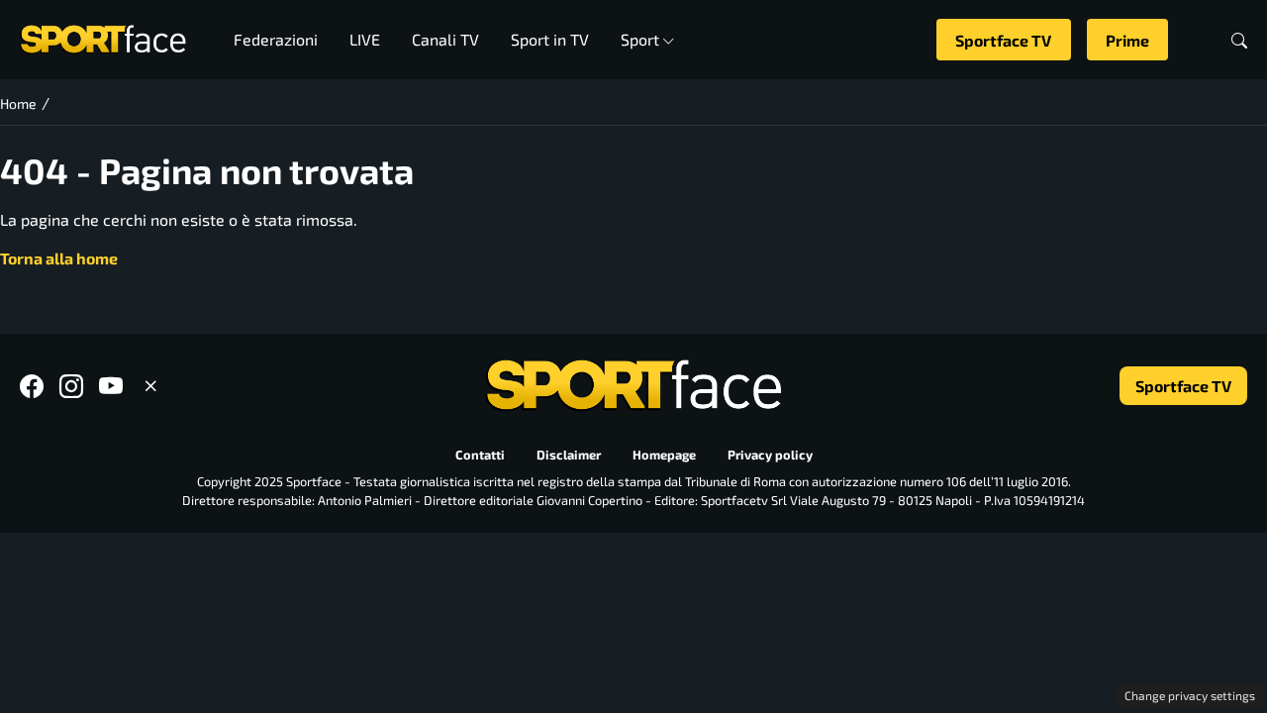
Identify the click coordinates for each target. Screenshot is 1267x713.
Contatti (480, 454)
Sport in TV (550, 39)
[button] (1239, 40)
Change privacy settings (1189, 695)
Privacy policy (770, 454)
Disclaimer (568, 454)
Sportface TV (1003, 40)
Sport (640, 39)
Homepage (664, 454)
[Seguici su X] (150, 385)
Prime (1127, 40)
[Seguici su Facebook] (32, 385)
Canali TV (445, 39)
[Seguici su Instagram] (71, 385)
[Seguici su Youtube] (111, 385)
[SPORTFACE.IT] (103, 37)
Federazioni (276, 39)
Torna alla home (59, 258)
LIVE (364, 39)
